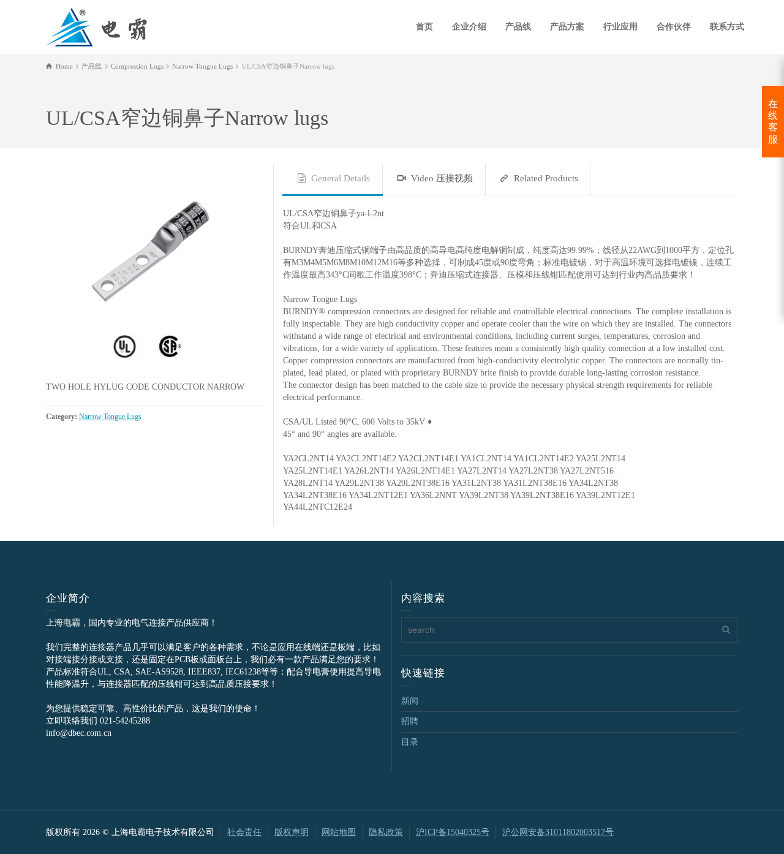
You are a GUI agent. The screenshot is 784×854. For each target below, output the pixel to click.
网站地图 (339, 832)
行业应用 (620, 26)
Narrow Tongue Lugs (110, 417)
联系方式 (727, 26)
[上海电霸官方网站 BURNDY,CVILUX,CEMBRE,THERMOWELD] (96, 25)
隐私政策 (386, 832)
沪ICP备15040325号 (452, 832)
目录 (409, 742)
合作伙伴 (674, 26)
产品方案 (567, 26)
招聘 (409, 721)
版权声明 (291, 832)
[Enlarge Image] (155, 272)
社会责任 (244, 832)
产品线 (518, 26)
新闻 (409, 701)
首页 (424, 26)
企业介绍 (469, 26)
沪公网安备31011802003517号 (558, 832)
